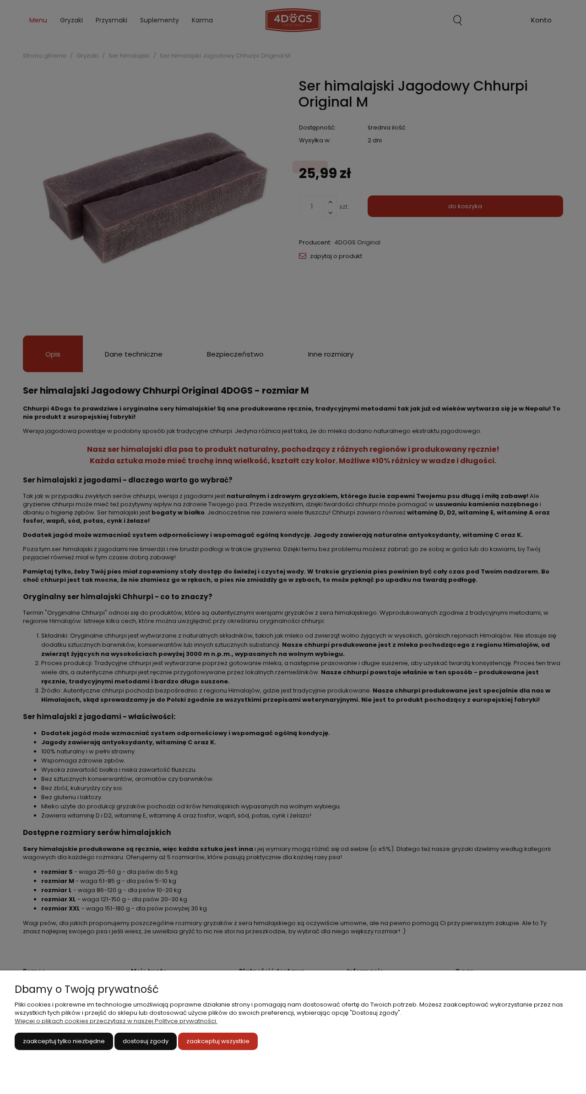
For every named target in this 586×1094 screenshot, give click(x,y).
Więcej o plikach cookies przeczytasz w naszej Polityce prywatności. (116, 1021)
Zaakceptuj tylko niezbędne (64, 1041)
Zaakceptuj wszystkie (218, 1041)
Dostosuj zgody (145, 1041)
